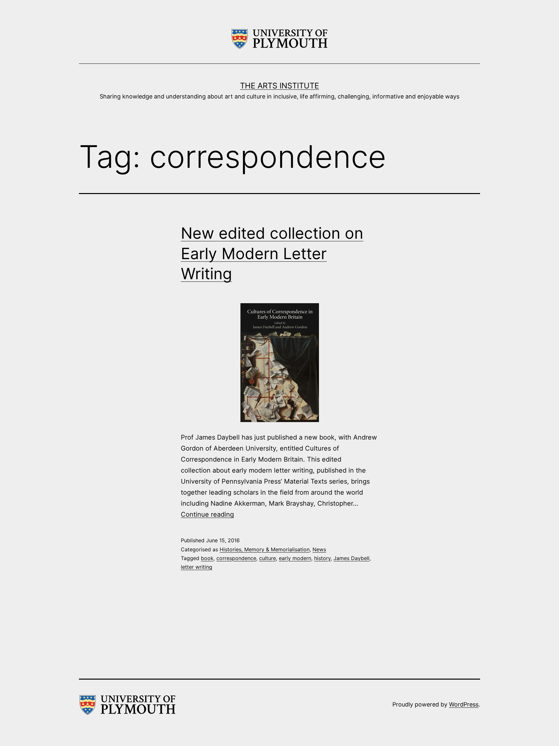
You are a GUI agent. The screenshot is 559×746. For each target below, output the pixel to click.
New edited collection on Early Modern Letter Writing (272, 253)
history (322, 558)
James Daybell (351, 558)
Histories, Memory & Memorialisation (265, 549)
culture (267, 558)
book (207, 558)
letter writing (196, 567)
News (319, 549)
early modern (295, 558)
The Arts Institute (279, 85)
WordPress (463, 704)
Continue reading (207, 514)
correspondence (236, 558)
